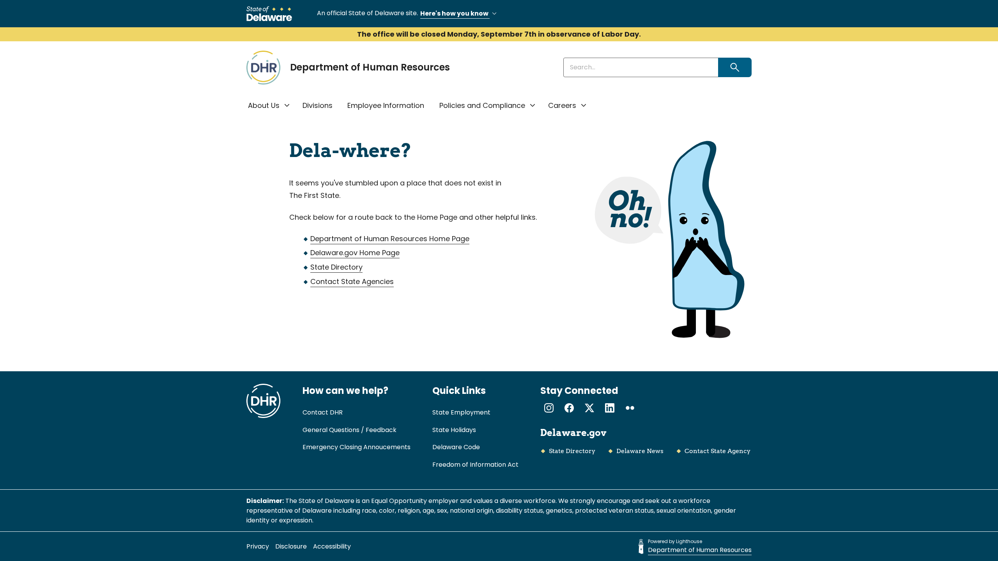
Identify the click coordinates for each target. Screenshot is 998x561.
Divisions (318, 105)
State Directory (336, 267)
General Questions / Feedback (349, 429)
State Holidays (454, 429)
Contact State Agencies (352, 281)
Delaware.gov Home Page (355, 253)
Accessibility (332, 546)
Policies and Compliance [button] (482, 105)
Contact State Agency (717, 451)
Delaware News (640, 451)
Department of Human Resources (370, 67)
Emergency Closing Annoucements (357, 447)
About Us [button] (264, 105)
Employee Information (385, 105)
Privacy (257, 546)
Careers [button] (562, 105)
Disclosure (291, 546)
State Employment (461, 412)
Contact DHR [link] (323, 412)
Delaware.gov (573, 432)
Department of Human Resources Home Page (389, 238)
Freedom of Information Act (475, 464)
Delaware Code (456, 447)
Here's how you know (455, 13)
